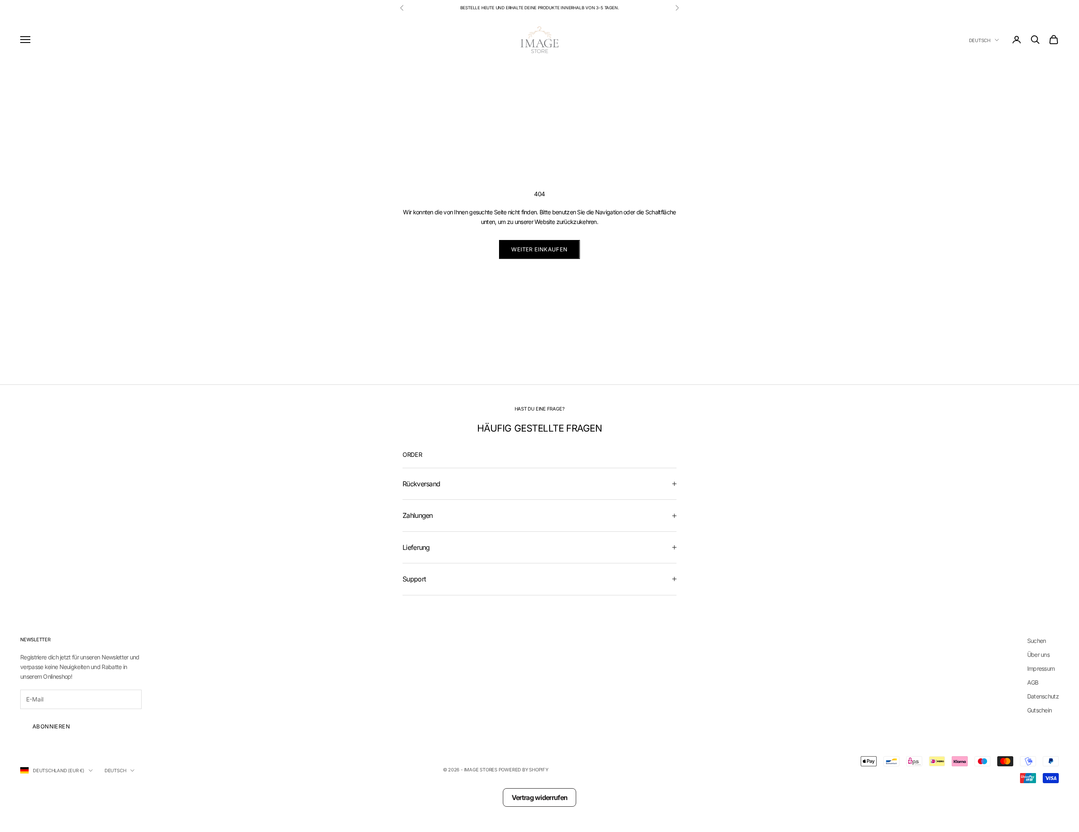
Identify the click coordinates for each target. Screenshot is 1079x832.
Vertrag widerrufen (539, 797)
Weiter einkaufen (539, 249)
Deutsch (979, 40)
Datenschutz (1043, 696)
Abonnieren (51, 726)
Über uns (1038, 654)
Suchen (1036, 640)
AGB (1033, 682)
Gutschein (1039, 710)
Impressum (1041, 668)
